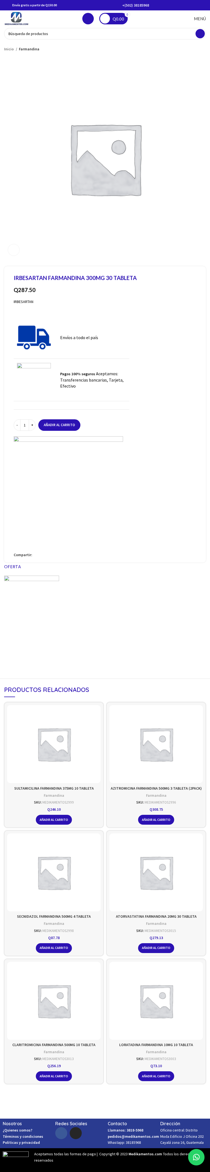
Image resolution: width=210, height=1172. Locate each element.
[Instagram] (76, 1133)
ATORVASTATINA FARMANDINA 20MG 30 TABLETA (156, 916)
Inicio (9, 49)
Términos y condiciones (23, 1136)
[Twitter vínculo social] (43, 554)
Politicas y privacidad (21, 1142)
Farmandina (29, 49)
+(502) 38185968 (135, 5)
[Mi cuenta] (88, 18)
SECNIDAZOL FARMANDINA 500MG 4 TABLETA (54, 916)
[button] (196, 1157)
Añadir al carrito (59, 425)
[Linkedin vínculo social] (49, 554)
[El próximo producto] (203, 49)
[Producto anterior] (192, 49)
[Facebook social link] (37, 554)
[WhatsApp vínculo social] (55, 554)
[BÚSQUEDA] (200, 33)
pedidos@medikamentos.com (133, 1136)
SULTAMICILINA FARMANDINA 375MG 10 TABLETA (54, 788)
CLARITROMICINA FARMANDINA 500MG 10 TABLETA (53, 1044)
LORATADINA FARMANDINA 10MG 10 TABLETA (156, 1044)
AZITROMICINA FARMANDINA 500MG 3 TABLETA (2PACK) (156, 788)
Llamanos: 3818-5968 (125, 1130)
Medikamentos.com (146, 1153)
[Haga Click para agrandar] (13, 249)
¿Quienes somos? (17, 1130)
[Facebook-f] (61, 1133)
